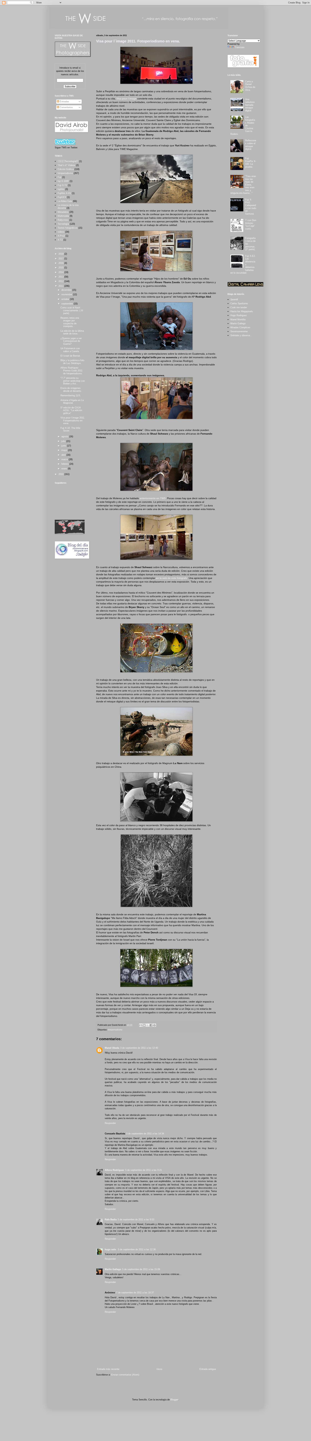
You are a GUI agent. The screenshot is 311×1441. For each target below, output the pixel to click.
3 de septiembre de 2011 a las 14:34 (145, 1133)
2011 (61, 286)
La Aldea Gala (65, 201)
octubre (65, 299)
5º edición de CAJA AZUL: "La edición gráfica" (71, 410)
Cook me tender (238, 307)
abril (63, 455)
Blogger (174, 1399)
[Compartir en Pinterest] (154, 1025)
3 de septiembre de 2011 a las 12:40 (139, 1048)
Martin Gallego (113, 1269)
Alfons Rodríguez (114, 1170)
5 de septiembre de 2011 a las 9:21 (143, 1170)
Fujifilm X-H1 (64, 193)
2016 (61, 263)
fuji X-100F (63, 181)
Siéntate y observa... (241, 335)
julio (63, 441)
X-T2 (60, 239)
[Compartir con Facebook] (151, 1025)
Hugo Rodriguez (238, 315)
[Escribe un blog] (144, 1025)
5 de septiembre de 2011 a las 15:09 (141, 1269)
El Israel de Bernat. (70, 355)
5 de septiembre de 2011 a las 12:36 (137, 1249)
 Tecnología (68, 161)
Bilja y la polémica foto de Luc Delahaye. (72, 362)
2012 (61, 281)
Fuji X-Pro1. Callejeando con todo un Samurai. (250, 206)
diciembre (66, 290)
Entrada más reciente (108, 1369)
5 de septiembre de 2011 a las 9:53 (136, 1219)
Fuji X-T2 (62, 185)
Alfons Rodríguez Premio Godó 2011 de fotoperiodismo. (71, 370)
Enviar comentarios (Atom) (125, 1374)
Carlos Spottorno (239, 303)
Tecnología (63, 224)
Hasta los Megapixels (241, 311)
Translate (239, 47)
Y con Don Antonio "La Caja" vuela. (250, 224)
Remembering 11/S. (70, 395)
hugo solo (111, 1249)
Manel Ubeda (112, 1048)
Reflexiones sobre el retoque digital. (250, 144)
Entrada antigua (207, 1369)
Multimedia (63, 216)
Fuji (59, 177)
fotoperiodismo (115, 1029)
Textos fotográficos (68, 227)
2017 (61, 258)
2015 (61, 267)
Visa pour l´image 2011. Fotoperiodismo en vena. (138, 41)
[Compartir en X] (147, 1025)
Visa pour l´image (126, 98)
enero (64, 468)
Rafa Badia (111, 1219)
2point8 (234, 299)
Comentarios (66, 107)
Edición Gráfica (66, 169)
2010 (61, 474)
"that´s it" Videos (66, 165)
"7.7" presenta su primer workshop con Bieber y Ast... (72, 381)
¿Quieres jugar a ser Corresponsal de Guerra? (71, 341)
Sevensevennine (239, 331)
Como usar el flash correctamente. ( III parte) (71, 310)
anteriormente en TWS (153, 498)
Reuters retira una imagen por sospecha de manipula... (69, 322)
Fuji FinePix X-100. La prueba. (250, 162)
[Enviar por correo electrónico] (141, 1025)
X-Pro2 (61, 235)
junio (64, 445)
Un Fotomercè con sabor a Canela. (70, 350)
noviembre (67, 294)
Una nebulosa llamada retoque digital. (249, 105)
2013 (61, 276)
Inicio (159, 1369)
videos (61, 231)
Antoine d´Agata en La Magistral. (72, 401)
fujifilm (61, 189)
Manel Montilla (237, 319)
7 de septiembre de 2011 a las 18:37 (135, 1292)
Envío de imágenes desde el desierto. (71, 389)
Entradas (64, 101)
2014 (61, 272)
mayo (64, 450)
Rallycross (63, 220)
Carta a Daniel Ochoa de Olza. (250, 85)
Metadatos (63, 212)
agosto (65, 436)
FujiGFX (62, 197)
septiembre (67, 303)
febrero (65, 464)
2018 (61, 253)
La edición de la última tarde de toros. (72, 332)
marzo (65, 459)
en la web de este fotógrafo (171, 578)
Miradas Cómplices (240, 327)
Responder (110, 1123)
